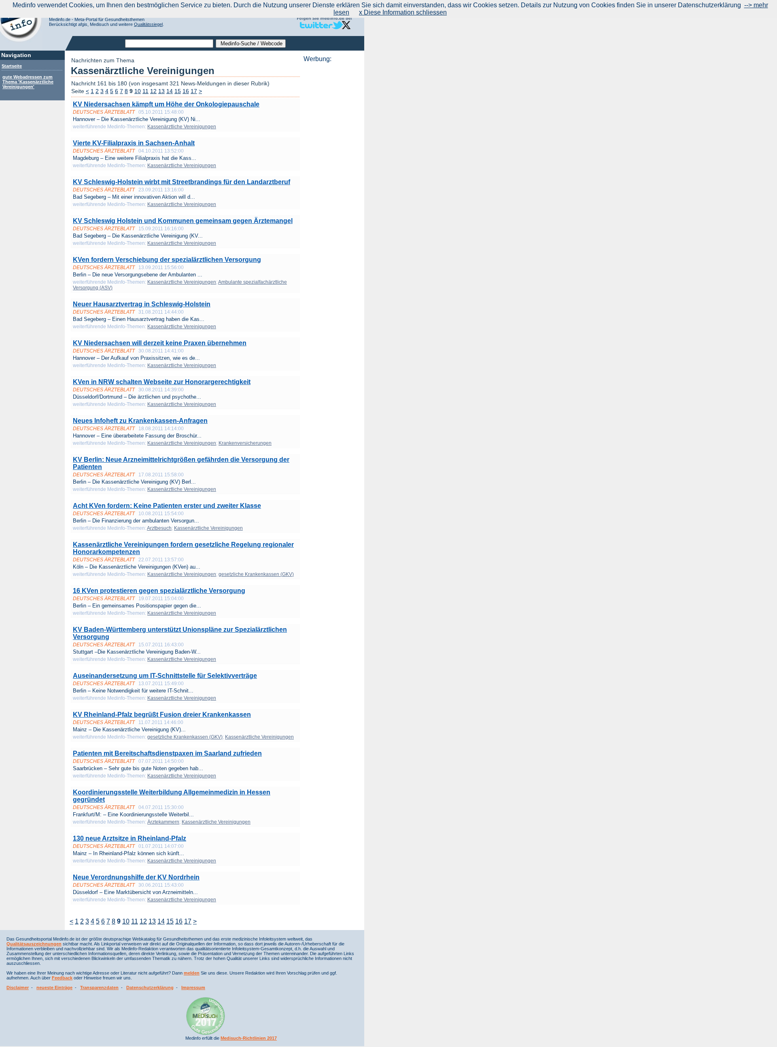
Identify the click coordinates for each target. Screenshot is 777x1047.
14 (169, 91)
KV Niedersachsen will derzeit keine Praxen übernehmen (159, 343)
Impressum (193, 987)
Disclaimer (17, 987)
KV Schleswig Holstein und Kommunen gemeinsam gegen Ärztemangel (183, 220)
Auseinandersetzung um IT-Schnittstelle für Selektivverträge (165, 675)
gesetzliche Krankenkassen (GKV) (256, 574)
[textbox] (169, 43)
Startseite (12, 66)
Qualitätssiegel (148, 24)
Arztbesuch (159, 528)
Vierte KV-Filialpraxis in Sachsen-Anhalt (134, 143)
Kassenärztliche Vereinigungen (181, 127)
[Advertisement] (331, 184)
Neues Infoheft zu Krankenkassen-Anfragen (140, 420)
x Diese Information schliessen (403, 12)
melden (192, 973)
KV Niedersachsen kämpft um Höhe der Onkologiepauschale (166, 104)
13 (161, 91)
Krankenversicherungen (245, 443)
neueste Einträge (54, 987)
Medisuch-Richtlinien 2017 (249, 1038)
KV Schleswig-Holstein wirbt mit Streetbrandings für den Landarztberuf (181, 181)
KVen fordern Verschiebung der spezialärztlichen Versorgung (167, 259)
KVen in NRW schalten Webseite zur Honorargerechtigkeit (162, 381)
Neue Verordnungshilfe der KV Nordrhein (136, 877)
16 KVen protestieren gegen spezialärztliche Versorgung (159, 590)
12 (153, 91)
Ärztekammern (163, 822)
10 (137, 91)
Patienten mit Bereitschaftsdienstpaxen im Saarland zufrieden (167, 753)
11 (145, 91)
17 (194, 91)
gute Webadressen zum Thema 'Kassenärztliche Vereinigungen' (27, 81)
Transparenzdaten (99, 987)
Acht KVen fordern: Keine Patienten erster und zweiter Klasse (167, 505)
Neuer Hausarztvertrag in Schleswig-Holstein (141, 304)
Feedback (62, 977)
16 (186, 91)
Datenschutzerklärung (150, 987)
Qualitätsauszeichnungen (34, 943)
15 (177, 91)
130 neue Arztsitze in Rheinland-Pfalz (129, 838)
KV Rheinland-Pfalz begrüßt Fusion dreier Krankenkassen (162, 714)
